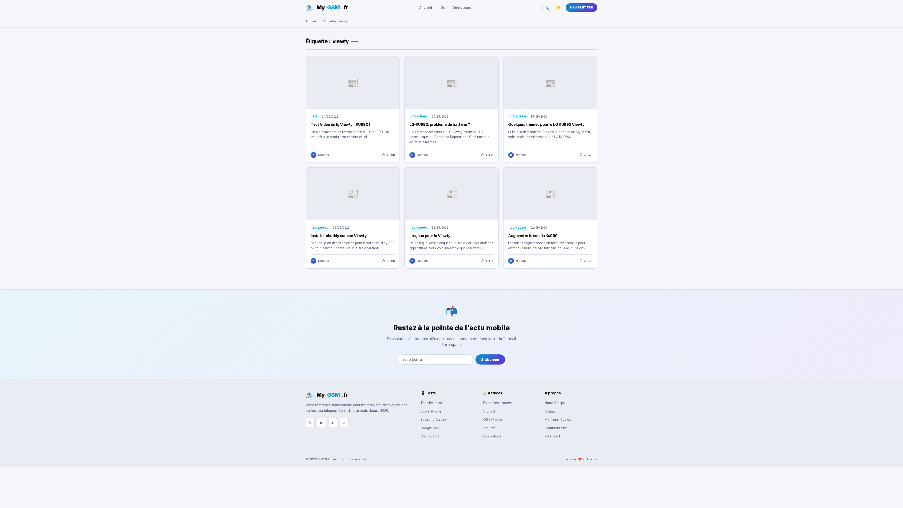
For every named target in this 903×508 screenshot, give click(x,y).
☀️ (558, 7)
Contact (551, 411)
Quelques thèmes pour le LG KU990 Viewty (546, 124)
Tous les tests (431, 403)
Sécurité (489, 428)
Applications (492, 436)
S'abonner (490, 359)
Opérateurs (461, 7)
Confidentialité (556, 428)
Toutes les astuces (497, 403)
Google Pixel (430, 428)
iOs (442, 7)
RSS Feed (552, 436)
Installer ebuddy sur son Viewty (339, 235)
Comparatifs (429, 436)
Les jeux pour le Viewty (430, 235)
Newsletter (581, 7)
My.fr (332, 7)
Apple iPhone (430, 411)
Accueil (311, 21)
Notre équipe (555, 403)
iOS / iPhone (492, 419)
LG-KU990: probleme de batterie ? (439, 124)
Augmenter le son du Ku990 (533, 235)
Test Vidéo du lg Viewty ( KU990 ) (340, 124)
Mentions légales (558, 419)
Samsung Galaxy (433, 419)
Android (425, 7)
